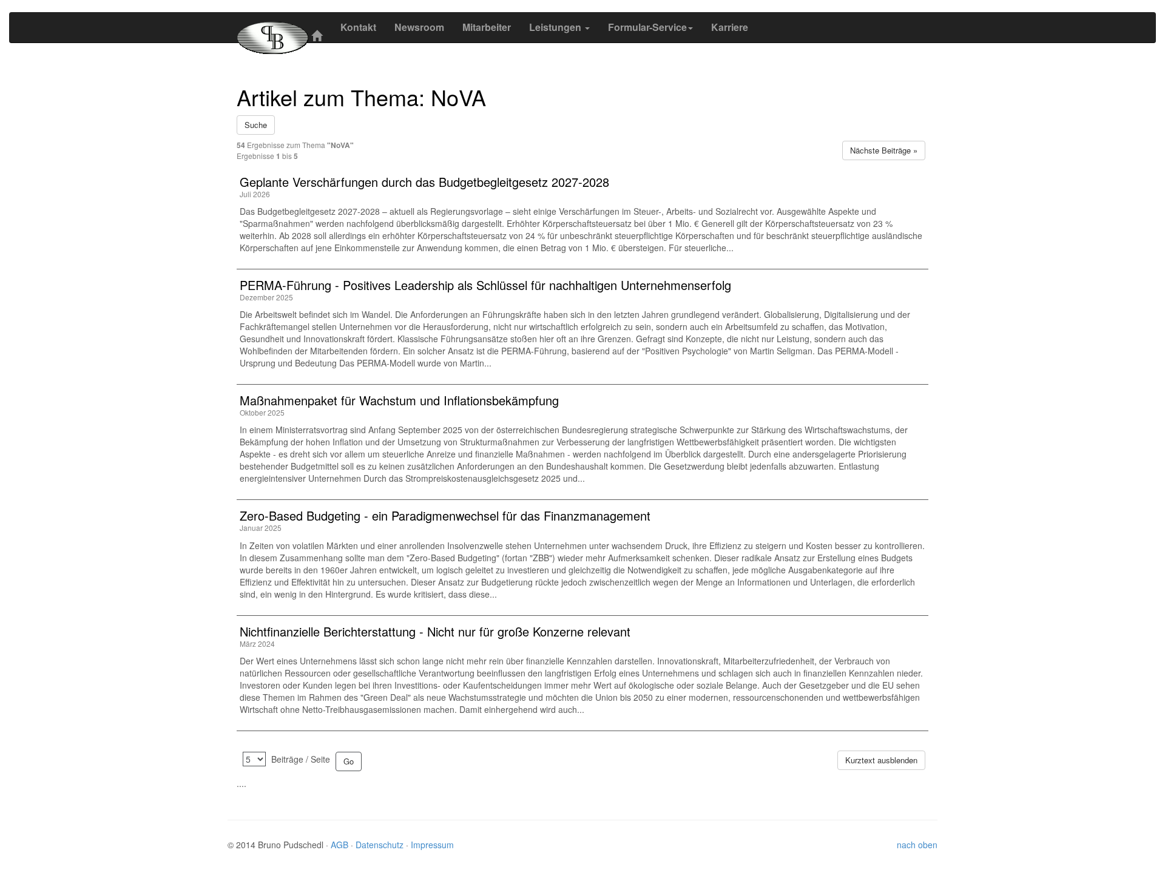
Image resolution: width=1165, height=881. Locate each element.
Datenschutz (381, 845)
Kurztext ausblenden (881, 760)
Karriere (729, 27)
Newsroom (419, 27)
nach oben (917, 845)
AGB (341, 845)
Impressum (432, 845)
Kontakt (358, 27)
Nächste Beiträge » (883, 150)
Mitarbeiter (486, 27)
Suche (256, 124)
